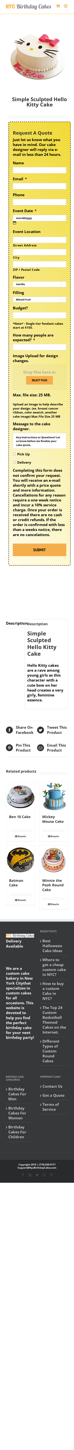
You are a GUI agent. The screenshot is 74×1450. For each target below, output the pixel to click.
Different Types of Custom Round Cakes (50, 1051)
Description (14, 623)
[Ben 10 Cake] (20, 796)
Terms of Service (50, 1107)
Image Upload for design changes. (35, 358)
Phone (18, 194)
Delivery (24, 462)
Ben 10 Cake (20, 816)
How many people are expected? (33, 337)
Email (20, 179)
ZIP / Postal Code (26, 270)
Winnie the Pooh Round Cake (53, 885)
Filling (18, 292)
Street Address (25, 245)
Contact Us (52, 1086)
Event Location (26, 231)
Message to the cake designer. (31, 426)
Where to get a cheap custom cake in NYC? (54, 967)
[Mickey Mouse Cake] (53, 796)
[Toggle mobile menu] (66, 6)
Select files (39, 380)
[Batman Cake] (20, 860)
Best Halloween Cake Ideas (52, 946)
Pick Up (23, 454)
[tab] (14, 623)
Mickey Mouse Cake (53, 819)
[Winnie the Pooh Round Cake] (53, 860)
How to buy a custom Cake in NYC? (53, 991)
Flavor (18, 277)
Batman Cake (16, 883)
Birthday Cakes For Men (17, 1094)
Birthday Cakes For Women (17, 1113)
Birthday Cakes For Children (17, 1132)
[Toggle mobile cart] (58, 6)
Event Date (25, 210)
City (16, 257)
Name (18, 163)
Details (22, 836)
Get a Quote (53, 1095)
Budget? (20, 308)
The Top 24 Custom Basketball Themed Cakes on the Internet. (54, 1020)
